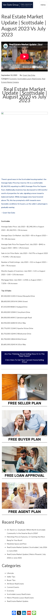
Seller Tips (11, 577)
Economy (13, 79)
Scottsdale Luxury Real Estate (29, 79)
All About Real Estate (15, 584)
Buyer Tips (11, 580)
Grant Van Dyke (29, 75)
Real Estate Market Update (17, 601)
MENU (43, 5)
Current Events (13, 587)
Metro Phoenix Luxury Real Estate (20, 598)
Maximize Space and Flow (17, 544)
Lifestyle (10, 573)
